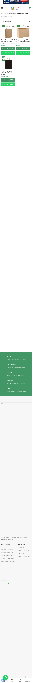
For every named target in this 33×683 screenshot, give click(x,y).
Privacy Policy (21, 547)
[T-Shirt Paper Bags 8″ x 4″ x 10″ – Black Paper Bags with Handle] (8, 63)
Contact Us (21, 554)
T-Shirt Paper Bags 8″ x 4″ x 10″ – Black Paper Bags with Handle (8, 72)
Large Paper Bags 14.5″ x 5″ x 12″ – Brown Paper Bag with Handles (23, 41)
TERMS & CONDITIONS (23, 551)
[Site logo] (16, 8)
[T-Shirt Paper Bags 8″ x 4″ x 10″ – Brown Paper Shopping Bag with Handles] (8, 31)
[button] (5, 677)
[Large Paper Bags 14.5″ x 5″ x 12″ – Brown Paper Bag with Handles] (23, 31)
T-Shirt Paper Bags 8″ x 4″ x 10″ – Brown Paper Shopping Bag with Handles (8, 41)
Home (3, 13)
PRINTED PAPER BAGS (7, 552)
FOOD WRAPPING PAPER (8, 561)
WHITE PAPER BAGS (6, 555)
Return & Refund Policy (24, 557)
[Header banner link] (16, 2)
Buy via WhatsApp (9, 53)
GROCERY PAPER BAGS (7, 558)
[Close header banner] (29, 2)
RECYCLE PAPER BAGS (7, 549)
